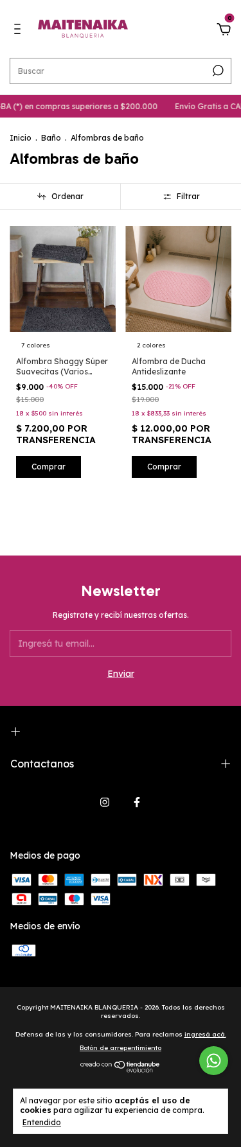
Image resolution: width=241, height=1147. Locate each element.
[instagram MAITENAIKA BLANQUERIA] (105, 802)
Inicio (20, 138)
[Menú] (20, 31)
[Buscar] (217, 70)
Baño (51, 138)
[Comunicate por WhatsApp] (213, 1060)
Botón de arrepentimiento (120, 1048)
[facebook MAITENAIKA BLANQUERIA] (137, 802)
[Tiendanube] (120, 1069)
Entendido (41, 1122)
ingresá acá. (205, 1034)
